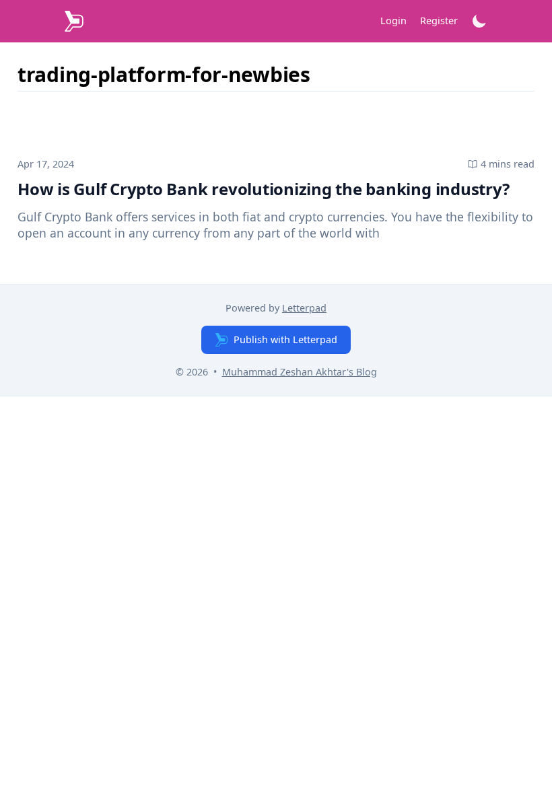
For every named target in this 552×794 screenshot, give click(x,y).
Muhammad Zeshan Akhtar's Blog (299, 371)
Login (393, 20)
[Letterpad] (74, 21)
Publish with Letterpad (285, 339)
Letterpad (304, 307)
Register (439, 20)
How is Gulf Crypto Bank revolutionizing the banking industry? (263, 189)
